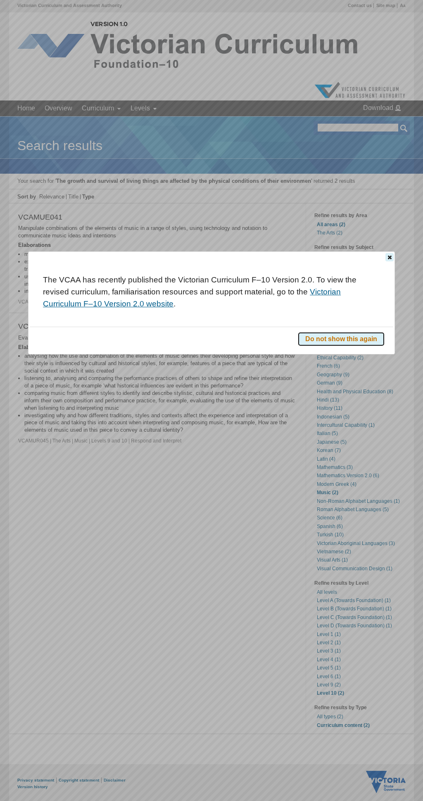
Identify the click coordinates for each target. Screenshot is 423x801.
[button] (389, 257)
